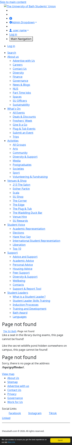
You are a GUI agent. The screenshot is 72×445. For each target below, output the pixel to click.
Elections (18, 232)
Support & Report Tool (27, 288)
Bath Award (20, 312)
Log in (13, 34)
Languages (20, 316)
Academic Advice (23, 260)
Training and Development (29, 308)
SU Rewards (20, 220)
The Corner (20, 200)
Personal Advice (23, 264)
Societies (18, 168)
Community (20, 152)
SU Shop (18, 196)
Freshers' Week (22, 120)
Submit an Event (23, 132)
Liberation (19, 244)
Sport (16, 172)
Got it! (60, 440)
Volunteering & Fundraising (30, 176)
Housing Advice (22, 268)
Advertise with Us (24, 60)
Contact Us (20, 68)
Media (17, 160)
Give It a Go (20, 124)
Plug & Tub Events (24, 128)
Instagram (35, 413)
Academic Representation (29, 228)
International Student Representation (36, 240)
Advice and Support (25, 256)
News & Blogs (21, 84)
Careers (18, 64)
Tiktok (53, 413)
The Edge (18, 204)
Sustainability (21, 104)
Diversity (18, 72)
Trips (16, 136)
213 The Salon (21, 184)
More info (11, 442)
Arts (15, 148)
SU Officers (20, 100)
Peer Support (21, 272)
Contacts (18, 284)
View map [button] (8, 374)
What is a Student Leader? (29, 296)
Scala (16, 192)
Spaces (17, 96)
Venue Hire (20, 216)
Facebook (15, 413)
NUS (15, 88)
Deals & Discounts (24, 116)
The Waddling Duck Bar (27, 212)
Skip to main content (13, 2)
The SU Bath (9, 331)
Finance (17, 76)
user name (20, 30)
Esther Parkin (21, 188)
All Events (19, 112)
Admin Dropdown (23, 22)
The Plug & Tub (22, 208)
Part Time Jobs (22, 92)
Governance (20, 80)
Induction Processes (26, 304)
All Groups (19, 144)
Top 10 (17, 248)
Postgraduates (22, 164)
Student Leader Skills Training (31, 300)
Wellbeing (19, 280)
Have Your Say (22, 236)
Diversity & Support (25, 156)
